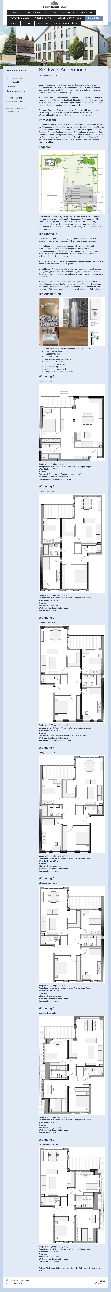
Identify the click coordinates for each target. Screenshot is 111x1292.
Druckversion (15, 1281)
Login (102, 1281)
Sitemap (25, 1281)
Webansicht (100, 1283)
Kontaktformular (13, 111)
